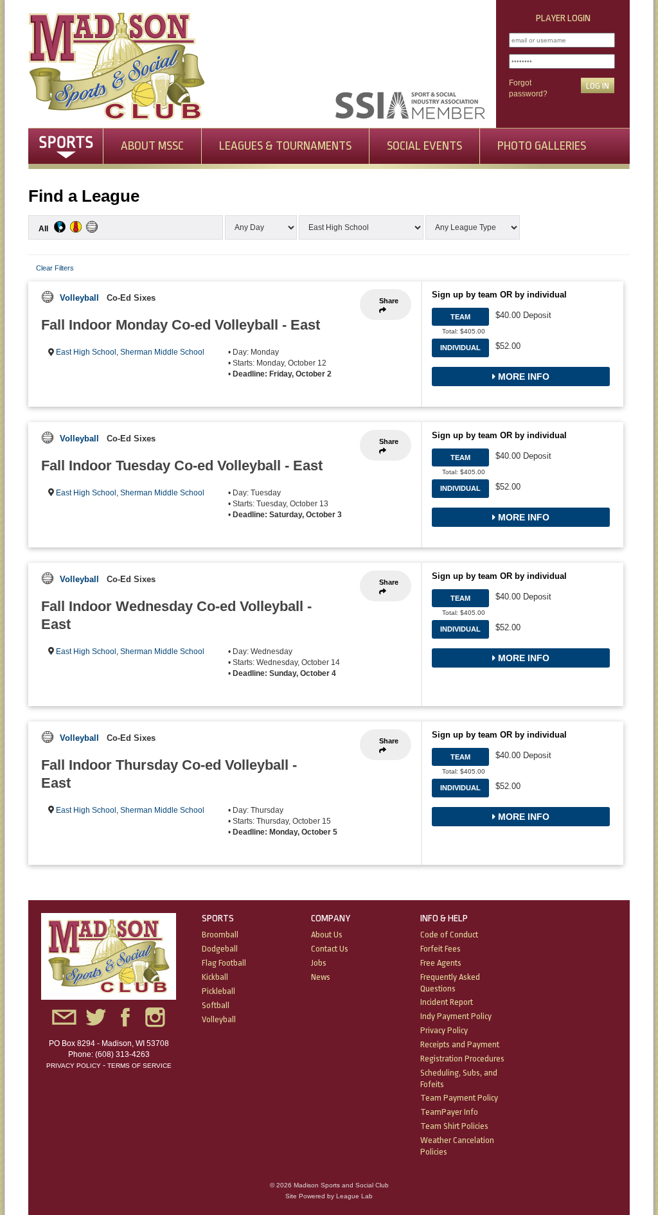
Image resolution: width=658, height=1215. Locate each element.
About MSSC (152, 146)
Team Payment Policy (459, 1098)
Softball (215, 1005)
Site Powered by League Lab (329, 1196)
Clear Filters (55, 268)
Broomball (220, 934)
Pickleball (218, 991)
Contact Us (329, 948)
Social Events (424, 146)
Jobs (318, 963)
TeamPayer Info (449, 1112)
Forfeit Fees (440, 948)
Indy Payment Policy (456, 1016)
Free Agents (440, 963)
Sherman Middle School (162, 352)
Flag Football (224, 963)
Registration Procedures (462, 1058)
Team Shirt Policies (454, 1126)
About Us (326, 934)
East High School (86, 352)
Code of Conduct (449, 934)
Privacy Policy (73, 1065)
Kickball (215, 977)
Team (460, 317)
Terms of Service (139, 1065)
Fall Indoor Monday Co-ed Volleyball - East (180, 325)
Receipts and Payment (459, 1044)
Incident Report (446, 1002)
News (320, 977)
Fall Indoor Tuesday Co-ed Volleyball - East (182, 465)
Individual (460, 347)
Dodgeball (220, 948)
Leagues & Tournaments (285, 146)
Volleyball (79, 298)
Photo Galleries (541, 146)
